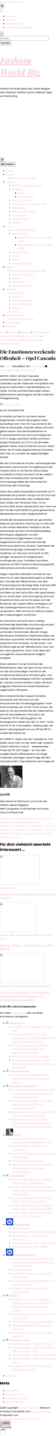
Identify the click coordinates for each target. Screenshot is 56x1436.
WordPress (6, 1419)
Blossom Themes (40, 1411)
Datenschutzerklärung (19, 27)
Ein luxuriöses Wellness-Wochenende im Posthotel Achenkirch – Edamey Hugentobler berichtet (33, 1093)
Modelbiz (17, 189)
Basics (21, 193)
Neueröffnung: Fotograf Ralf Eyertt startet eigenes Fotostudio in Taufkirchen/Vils (32, 1168)
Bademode (18, 207)
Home (9, 170)
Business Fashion (21, 200)
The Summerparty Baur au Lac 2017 (32, 1321)
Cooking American (23, 319)
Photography (14, 322)
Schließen (9, 164)
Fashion (10, 182)
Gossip (10, 174)
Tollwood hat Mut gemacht (28, 1161)
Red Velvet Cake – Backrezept (30, 1246)
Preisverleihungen (22, 263)
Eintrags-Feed (14, 1394)
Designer (17, 222)
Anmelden (12, 1390)
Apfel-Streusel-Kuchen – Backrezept (34, 1243)
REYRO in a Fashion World (26, 185)
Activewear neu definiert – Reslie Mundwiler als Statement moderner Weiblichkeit (33, 1063)
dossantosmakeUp (23, 274)
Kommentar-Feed (16, 1398)
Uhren (15, 311)
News (17, 343)
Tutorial (10, 326)
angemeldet (18, 1013)
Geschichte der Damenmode (29, 204)
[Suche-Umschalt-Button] (2, 34)
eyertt (8, 366)
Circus (15, 256)
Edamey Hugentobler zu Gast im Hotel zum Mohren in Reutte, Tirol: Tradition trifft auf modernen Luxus (32, 1123)
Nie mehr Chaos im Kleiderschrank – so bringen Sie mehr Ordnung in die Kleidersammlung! (33, 1262)
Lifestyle (11, 289)
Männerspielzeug (22, 300)
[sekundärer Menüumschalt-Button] (2, 6)
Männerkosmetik (22, 285)
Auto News (18, 293)
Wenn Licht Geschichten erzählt (31, 1056)
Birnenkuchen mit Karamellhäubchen (34, 1232)
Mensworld (6, 343)
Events (10, 226)
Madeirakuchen (21, 1228)
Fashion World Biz (20, 66)
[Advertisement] (28, 128)
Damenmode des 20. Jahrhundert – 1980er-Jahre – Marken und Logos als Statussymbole (34, 1190)
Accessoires (19, 215)
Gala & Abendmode (23, 211)
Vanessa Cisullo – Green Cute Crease (34, 1355)
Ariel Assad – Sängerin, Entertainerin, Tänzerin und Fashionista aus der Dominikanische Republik (25, 996)
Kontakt (10, 20)
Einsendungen (14, 23)
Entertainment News (24, 178)
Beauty (10, 267)
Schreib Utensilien (22, 304)
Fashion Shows (20, 219)
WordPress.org (14, 1401)
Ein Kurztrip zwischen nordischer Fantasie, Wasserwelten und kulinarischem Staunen (31, 1049)
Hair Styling (18, 282)
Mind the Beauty (21, 1269)
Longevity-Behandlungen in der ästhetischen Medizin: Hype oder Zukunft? (31, 1078)
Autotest (17, 296)
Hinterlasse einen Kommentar (17, 370)
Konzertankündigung (24, 230)
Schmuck (17, 307)
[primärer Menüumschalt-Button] (2, 159)
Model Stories (26, 196)
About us (11, 16)
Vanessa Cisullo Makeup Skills (29, 270)
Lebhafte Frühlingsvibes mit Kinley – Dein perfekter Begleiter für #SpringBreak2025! (33, 1104)
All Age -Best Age (10, 935)
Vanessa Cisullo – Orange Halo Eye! (32, 1343)
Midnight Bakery (15, 315)
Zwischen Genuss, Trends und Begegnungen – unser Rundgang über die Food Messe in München (34, 1037)
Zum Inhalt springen (11, 2)
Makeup (16, 278)
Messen (16, 259)
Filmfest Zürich (20, 252)
